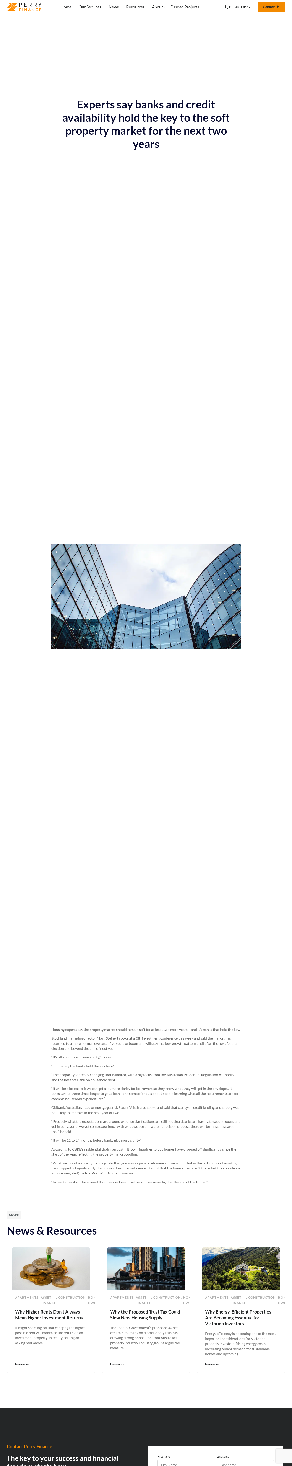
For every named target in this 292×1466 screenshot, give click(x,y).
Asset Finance (48, 1300)
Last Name (223, 1456)
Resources (135, 6)
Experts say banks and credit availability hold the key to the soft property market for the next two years (146, 124)
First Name (163, 1456)
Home (65, 6)
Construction (72, 1297)
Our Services (90, 6)
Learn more (22, 1364)
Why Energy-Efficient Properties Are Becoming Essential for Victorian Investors (238, 1317)
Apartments (27, 1297)
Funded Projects (184, 6)
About (157, 6)
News (114, 6)
